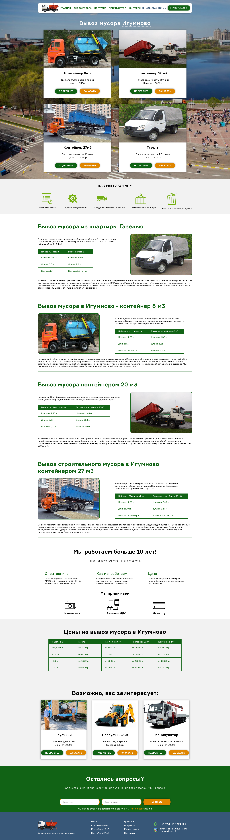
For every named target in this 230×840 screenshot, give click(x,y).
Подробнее (66, 91)
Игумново (136, 23)
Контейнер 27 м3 (100, 833)
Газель (94, 821)
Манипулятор (117, 8)
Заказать (90, 91)
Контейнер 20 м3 (100, 829)
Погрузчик (129, 825)
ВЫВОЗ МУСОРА (83, 8)
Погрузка (100, 8)
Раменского (137, 808)
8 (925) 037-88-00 (154, 7)
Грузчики (129, 821)
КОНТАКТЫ (135, 8)
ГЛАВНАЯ (65, 8)
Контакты (129, 833)
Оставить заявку (178, 8)
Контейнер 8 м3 (99, 825)
